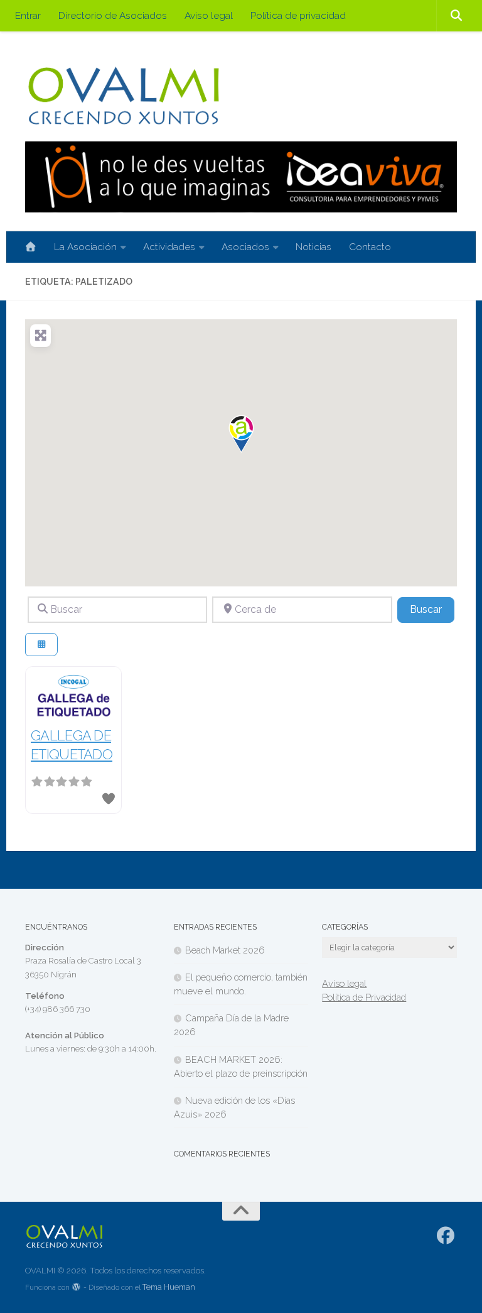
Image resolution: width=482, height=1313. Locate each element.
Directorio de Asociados (112, 15)
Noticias (313, 247)
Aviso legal (209, 15)
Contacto (370, 247)
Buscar (432, 609)
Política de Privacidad (364, 997)
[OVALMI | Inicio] (123, 96)
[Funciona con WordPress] (77, 1287)
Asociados (245, 247)
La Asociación (85, 247)
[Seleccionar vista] (41, 644)
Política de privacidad (298, 15)
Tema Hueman (168, 1287)
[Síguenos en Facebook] (446, 1235)
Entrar (28, 15)
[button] (241, 434)
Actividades (169, 247)
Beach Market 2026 (225, 950)
